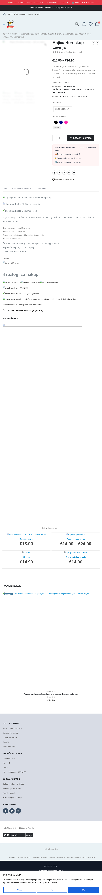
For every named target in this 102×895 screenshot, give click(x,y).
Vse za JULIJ (88, 89)
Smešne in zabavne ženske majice (67, 89)
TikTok (5, 767)
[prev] (93, 43)
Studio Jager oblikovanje (75, 857)
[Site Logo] (10, 24)
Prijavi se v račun (9, 746)
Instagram (18, 811)
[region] (51, 883)
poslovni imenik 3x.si (51, 849)
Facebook (54, 172)
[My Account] (83, 24)
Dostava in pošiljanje (11, 733)
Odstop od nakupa (10, 737)
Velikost (56, 103)
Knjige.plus (91, 857)
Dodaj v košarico (82, 138)
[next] (97, 43)
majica (84, 96)
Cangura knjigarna (23, 857)
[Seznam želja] (90, 24)
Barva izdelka (59, 116)
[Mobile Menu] (5, 24)
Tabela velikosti (9, 758)
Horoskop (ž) (69, 86)
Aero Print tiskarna (40, 857)
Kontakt (6, 742)
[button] (77, 24)
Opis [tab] (5, 189)
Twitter (59, 172)
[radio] (56, 122)
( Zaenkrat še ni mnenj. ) (73, 52)
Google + (69, 172)
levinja (77, 96)
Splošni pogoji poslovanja (12, 728)
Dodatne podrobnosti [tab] (22, 189)
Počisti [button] (57, 127)
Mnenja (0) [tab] (42, 189)
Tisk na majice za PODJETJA (14, 772)
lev (71, 96)
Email (74, 172)
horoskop (64, 96)
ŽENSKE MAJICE (58, 93)
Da (83, 890)
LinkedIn (64, 172)
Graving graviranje (56, 857)
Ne (52, 890)
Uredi (19, 890)
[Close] (99, 873)
